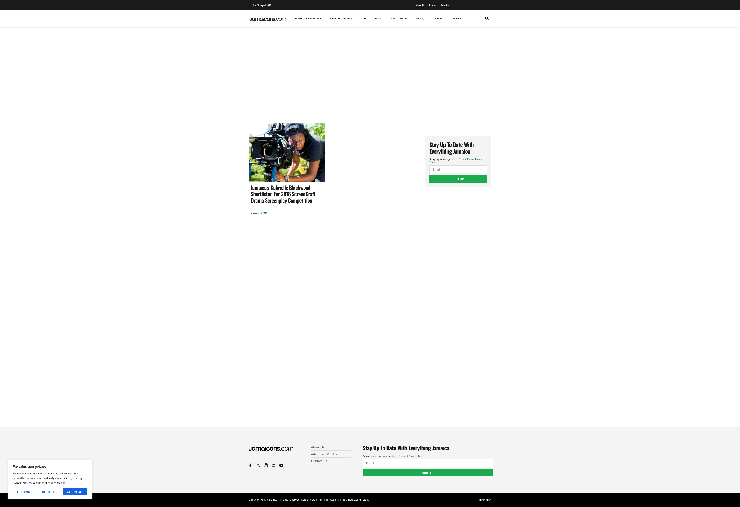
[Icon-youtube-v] (281, 465)
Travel (437, 18)
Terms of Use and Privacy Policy (406, 455)
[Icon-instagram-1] (266, 465)
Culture (397, 18)
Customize (24, 492)
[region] (50, 479)
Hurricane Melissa (308, 18)
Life (364, 18)
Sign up (458, 179)
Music (420, 18)
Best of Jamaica (341, 18)
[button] (487, 18)
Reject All (49, 492)
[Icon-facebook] (250, 465)
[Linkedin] (274, 465)
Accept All (75, 492)
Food (378, 18)
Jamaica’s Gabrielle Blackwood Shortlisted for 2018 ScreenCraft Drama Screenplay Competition (283, 193)
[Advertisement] (366, 76)
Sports (456, 18)
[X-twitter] (258, 465)
